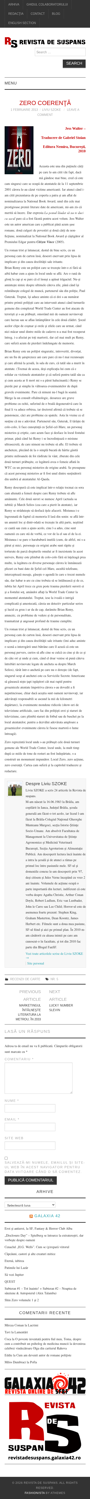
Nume (12, 1100)
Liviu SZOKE (51, 109)
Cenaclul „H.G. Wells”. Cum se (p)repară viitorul (37, 1247)
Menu (11, 83)
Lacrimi (33, 1325)
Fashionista (35, 1493)
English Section (22, 23)
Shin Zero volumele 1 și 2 (22, 1300)
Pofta (33, 1362)
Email (12, 1119)
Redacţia (16, 13)
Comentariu (19, 1059)
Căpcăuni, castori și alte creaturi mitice (30, 1254)
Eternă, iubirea (14, 1261)
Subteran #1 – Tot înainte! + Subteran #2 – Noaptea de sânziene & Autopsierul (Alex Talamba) (40, 1290)
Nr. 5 (54, 979)
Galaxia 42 (47, 1216)
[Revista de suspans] (45, 42)
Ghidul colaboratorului (47, 4)
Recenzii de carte (25, 979)
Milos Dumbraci (15, 1362)
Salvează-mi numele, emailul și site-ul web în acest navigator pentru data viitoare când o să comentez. (45, 1167)
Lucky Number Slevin (61, 1008)
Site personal (35, 963)
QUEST (10, 1281)
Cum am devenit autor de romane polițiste (43, 1355)
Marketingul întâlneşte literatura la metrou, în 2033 (28, 1012)
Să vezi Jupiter (14, 1274)
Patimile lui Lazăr (16, 1267)
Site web (14, 1138)
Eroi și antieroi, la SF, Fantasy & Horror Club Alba (38, 1228)
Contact (38, 13)
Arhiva (13, 4)
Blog (56, 13)
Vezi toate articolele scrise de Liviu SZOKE (54, 955)
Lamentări (21, 1332)
